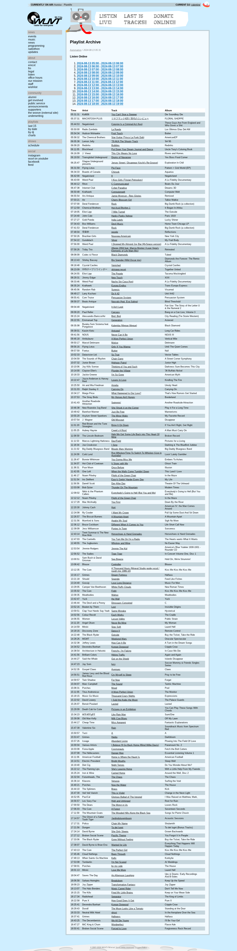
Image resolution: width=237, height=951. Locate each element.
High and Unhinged (120, 801)
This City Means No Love (124, 153)
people (114, 232)
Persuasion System (121, 297)
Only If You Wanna (120, 346)
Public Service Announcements (38, 105)
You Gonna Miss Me (121, 459)
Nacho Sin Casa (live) (122, 281)
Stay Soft (116, 627)
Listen (31, 74)
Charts (32, 135)
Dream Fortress (119, 575)
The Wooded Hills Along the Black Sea (130, 813)
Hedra (114, 737)
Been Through (118, 854)
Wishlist (32, 87)
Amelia (114, 385)
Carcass (115, 312)
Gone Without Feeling (122, 839)
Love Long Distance (121, 583)
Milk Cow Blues (119, 718)
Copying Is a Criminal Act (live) (126, 124)
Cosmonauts (117, 749)
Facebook (33, 161)
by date (32, 129)
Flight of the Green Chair (123, 475)
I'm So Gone (117, 374)
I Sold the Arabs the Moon (124, 700)
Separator (116, 896)
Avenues (115, 669)
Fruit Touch (117, 133)
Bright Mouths (118, 761)
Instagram (34, 155)
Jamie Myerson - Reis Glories (126, 196)
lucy (113, 664)
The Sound (116, 684)
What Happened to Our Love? (126, 393)
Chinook (115, 172)
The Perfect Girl (119, 850)
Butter (114, 350)
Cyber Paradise (119, 188)
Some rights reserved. (125, 947)
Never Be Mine (118, 623)
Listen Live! (108, 19)
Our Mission (35, 80)
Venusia (115, 781)
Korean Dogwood (119, 647)
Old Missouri (117, 419)
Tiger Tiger (116, 553)
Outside (115, 635)
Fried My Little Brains (122, 892)
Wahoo (114, 595)
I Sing (114, 445)
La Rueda (116, 129)
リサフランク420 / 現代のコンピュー (130, 118)
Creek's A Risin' (119, 430)
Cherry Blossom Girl (121, 200)
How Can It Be (118, 643)
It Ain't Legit (117, 307)
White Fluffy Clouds (121, 587)
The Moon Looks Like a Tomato (127, 908)
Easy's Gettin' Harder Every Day (127, 479)
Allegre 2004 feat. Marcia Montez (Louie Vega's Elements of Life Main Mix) (135, 249)
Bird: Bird (116, 316)
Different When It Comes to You (127, 524)
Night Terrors (117, 765)
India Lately (117, 220)
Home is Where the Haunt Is (125, 757)
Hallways (115, 916)
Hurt (113, 507)
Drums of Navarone (121, 157)
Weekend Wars (119, 639)
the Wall (115, 599)
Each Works (117, 615)
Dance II (115, 631)
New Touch (116, 277)
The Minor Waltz (119, 415)
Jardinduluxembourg (121, 818)
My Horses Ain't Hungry (123, 397)
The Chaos (116, 777)
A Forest (115, 809)
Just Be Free (117, 411)
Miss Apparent (118, 722)
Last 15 (32, 125)
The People (117, 273)
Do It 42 (115, 293)
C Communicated (120, 184)
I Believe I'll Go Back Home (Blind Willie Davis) (135, 745)
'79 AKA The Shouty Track (124, 141)
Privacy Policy (141, 947)
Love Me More (118, 870)
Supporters (34, 109)
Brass (114, 789)
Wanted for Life (119, 845)
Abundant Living (119, 741)
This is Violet (118, 793)
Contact (32, 62)
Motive (114, 342)
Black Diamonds (119, 254)
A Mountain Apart (120, 516)
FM (29, 68)
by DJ (31, 132)
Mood (114, 688)
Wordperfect (117, 924)
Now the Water (118, 785)
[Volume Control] (86, 16)
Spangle (115, 579)
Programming (36, 45)
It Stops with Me (119, 463)
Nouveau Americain (121, 236)
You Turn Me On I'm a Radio (125, 539)
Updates (33, 52)
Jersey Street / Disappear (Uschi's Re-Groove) (134, 162)
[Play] (76, 16)
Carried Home (118, 773)
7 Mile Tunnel (118, 212)
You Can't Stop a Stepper (124, 114)
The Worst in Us (119, 805)
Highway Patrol (118, 362)
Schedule (33, 145)
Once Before (117, 467)
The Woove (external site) (43, 112)
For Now (115, 680)
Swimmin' (116, 402)
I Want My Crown (120, 512)
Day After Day (118, 483)
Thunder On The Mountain (124, 487)
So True (115, 354)
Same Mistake (118, 611)
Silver (114, 240)
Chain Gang (117, 358)
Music (31, 39)
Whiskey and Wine (120, 543)
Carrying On (117, 389)
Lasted (114, 704)
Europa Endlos (118, 285)
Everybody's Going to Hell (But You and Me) (133, 493)
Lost (113, 607)
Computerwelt (118, 192)
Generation (116, 320)
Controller (116, 564)
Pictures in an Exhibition (123, 709)
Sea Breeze (117, 559)
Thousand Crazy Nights (123, 696)
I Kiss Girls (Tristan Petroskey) (127, 180)
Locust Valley (118, 619)
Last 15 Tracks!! (135, 19)
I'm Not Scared (118, 862)
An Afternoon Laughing (122, 875)
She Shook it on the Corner (125, 408)
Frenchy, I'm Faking (121, 651)
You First (115, 502)
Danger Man (117, 753)
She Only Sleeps (119, 831)
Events (32, 36)
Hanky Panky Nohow (121, 216)
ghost (114, 912)
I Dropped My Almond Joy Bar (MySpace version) (136, 244)
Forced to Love (118, 928)
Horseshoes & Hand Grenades (126, 534)
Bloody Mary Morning (122, 449)
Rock (114, 204)
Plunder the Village (120, 370)
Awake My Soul (119, 520)
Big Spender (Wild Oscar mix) (126, 260)
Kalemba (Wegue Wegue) (124, 325)
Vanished (116, 265)
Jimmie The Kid (119, 548)
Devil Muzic (117, 224)
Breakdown (116, 880)
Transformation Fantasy (123, 884)
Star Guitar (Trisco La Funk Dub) (127, 137)
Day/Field (116, 441)
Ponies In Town (119, 528)
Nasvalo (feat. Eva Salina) (124, 301)
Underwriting (35, 115)
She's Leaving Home (121, 769)
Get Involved (35, 100)
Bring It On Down (120, 425)
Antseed (115, 330)
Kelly (113, 858)
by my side (116, 866)
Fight (113, 591)
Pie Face (115, 168)
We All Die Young (120, 920)
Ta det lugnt (117, 827)
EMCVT (31, 65)
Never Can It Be (119, 334)
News (31, 42)
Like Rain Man (118, 714)
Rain (113, 728)
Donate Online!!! (165, 19)
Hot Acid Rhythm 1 (120, 208)
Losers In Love (118, 380)
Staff (30, 83)
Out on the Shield (120, 658)
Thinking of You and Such (124, 366)
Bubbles (115, 145)
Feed (30, 164)
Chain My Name (119, 823)
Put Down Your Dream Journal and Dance (132, 149)
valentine (195, 4)
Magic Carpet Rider (121, 888)
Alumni (32, 97)
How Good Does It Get (122, 900)
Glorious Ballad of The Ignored (126, 797)
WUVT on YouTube (38, 158)
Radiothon (34, 48)
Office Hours (35, 77)
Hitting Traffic (118, 654)
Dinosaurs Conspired (121, 603)
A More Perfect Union (122, 338)
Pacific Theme (118, 835)
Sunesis (115, 289)
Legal (31, 71)
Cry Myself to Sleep (121, 674)
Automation (75, 50)
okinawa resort (118, 269)
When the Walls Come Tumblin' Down (130, 471)
